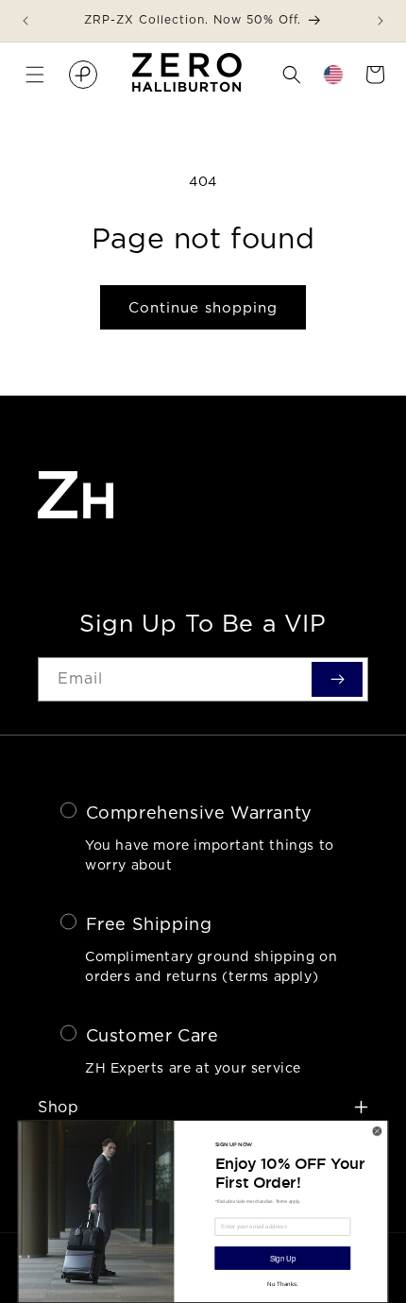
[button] (35, 74)
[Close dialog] (377, 1130)
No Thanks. (282, 1283)
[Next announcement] (380, 21)
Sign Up (283, 1258)
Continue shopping (203, 307)
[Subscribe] (337, 679)
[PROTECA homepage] (83, 74)
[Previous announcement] (25, 21)
